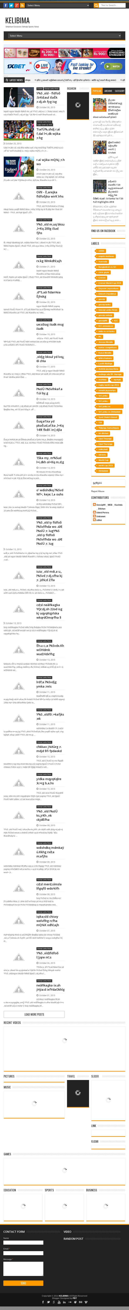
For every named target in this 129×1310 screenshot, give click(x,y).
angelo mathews (106, 256)
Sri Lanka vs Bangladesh (104, 407)
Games (7, 1154)
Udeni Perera (102, 512)
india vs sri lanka (106, 331)
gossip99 (102, 321)
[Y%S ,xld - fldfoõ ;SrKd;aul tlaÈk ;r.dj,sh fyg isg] (19, 91)
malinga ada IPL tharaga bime (109, 374)
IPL (99, 337)
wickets (102, 455)
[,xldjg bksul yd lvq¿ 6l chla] (19, 355)
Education (10, 1190)
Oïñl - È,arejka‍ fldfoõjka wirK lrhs (49, 194)
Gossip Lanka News (52, 89)
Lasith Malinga (105, 363)
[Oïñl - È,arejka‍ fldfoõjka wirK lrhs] (19, 190)
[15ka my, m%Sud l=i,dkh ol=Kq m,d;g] (19, 456)
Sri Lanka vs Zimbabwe (109, 412)
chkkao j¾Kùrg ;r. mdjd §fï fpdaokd (49, 749)
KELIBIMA (17, 20)
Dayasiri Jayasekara (108, 288)
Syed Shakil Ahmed (107, 417)
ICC (116, 321)
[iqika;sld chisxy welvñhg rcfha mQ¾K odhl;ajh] (19, 914)
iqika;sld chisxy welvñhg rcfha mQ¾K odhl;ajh (47, 921)
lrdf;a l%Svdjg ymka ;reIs (46, 684)
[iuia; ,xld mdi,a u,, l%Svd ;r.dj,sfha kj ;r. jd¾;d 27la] (19, 569)
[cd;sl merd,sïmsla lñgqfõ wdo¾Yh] (19, 882)
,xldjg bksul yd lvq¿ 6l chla (50, 359)
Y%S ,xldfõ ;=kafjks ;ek (50, 716)
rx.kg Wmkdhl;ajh (49, 261)
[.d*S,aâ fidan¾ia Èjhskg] (19, 290)
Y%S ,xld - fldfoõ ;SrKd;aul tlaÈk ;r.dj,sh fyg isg (48, 97)
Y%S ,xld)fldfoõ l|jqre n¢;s (47, 955)
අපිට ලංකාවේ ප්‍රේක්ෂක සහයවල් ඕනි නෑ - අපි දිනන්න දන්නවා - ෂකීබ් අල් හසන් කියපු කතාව (57, 80)
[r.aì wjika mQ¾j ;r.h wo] (19, 161)
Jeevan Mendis (105, 342)
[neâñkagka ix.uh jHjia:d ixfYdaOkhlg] (19, 983)
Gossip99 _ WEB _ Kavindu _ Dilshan (109, 507)
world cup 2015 (105, 465)
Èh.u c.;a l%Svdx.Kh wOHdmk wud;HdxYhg (50, 650)
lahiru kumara (105, 358)
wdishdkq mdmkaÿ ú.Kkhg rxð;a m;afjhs (50, 852)
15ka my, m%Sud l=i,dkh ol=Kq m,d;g (50, 460)
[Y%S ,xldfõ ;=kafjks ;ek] (19, 712)
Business (91, 1190)
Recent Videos (12, 1022)
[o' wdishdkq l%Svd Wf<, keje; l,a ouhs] (19, 488)
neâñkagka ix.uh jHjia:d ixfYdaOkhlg (50, 987)
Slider (95, 1076)
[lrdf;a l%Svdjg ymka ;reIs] (19, 680)
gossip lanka (104, 304)
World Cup (103, 460)
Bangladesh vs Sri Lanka (107, 267)
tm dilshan (103, 433)
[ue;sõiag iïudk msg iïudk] (19, 322)
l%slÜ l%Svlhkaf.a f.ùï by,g (49, 391)
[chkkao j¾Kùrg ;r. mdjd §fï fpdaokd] (19, 745)
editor (99, 520)
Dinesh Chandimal (107, 294)
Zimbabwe (103, 471)
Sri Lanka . (103, 401)
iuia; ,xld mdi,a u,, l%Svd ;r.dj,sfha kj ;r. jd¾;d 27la (49, 575)
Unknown (100, 516)
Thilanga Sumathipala (108, 428)
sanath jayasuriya (107, 390)
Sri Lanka (103, 396)
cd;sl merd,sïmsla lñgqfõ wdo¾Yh (49, 886)
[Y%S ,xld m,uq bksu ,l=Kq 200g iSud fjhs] (19, 222)
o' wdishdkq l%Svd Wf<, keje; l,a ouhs (49, 492)
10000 (101, 251)
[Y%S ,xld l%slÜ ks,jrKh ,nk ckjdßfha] (19, 809)
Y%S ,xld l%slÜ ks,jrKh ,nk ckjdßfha (47, 815)
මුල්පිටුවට (97, 483)
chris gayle (103, 272)
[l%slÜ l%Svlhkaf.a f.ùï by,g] (19, 387)
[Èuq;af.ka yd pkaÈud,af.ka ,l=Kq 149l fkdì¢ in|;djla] (19, 419)
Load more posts (34, 1014)
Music (7, 1087)
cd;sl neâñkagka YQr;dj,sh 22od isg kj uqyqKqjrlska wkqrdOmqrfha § (49, 611)
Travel (71, 1076)
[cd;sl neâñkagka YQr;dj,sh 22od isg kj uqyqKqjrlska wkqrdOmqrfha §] (19, 603)
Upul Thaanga (105, 439)
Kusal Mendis (104, 353)
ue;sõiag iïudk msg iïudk (50, 326)
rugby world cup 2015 (44, 125)
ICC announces (105, 326)
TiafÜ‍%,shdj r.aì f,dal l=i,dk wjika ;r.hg (48, 133)
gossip (101, 299)
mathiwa (102, 380)
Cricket (39, 89)
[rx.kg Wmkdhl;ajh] (19, 259)
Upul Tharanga (105, 444)
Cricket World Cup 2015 (109, 283)
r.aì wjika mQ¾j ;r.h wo (50, 162)
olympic (117, 380)
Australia (102, 262)
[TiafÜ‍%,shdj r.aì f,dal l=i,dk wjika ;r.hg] (19, 124)
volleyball (103, 449)
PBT (75, 1298)
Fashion (71, 88)
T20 (100, 422)
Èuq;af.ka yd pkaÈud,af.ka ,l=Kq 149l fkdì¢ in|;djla (50, 425)
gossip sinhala (105, 315)
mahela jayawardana (108, 369)
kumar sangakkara (107, 347)
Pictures (9, 1076)
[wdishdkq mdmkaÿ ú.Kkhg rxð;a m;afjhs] (19, 846)
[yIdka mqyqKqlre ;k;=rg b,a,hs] (19, 777)
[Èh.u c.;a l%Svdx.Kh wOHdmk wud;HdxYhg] (19, 644)
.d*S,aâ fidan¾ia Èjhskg (48, 294)
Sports (49, 1190)
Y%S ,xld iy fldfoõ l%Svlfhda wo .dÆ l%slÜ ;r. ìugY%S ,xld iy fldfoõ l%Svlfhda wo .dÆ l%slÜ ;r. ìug (49, 533)
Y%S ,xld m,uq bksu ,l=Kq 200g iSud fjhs (50, 228)
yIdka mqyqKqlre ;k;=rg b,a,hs (48, 781)
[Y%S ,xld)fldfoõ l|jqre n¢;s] (19, 951)
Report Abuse (97, 491)
